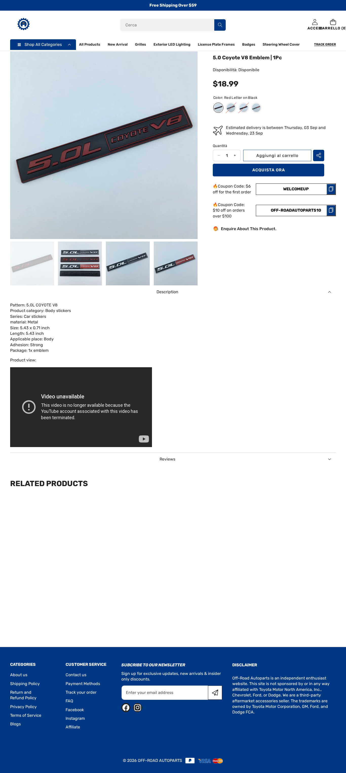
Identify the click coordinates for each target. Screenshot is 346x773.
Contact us (76, 674)
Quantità (220, 145)
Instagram (75, 718)
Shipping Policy (25, 683)
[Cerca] (220, 25)
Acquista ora (268, 170)
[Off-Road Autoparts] (23, 25)
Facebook (75, 709)
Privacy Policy (23, 706)
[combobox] (173, 25)
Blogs (15, 724)
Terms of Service (25, 715)
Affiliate (73, 727)
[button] (333, 25)
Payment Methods (83, 683)
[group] (32, 263)
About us (18, 674)
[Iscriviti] (215, 693)
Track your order (81, 692)
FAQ (69, 700)
